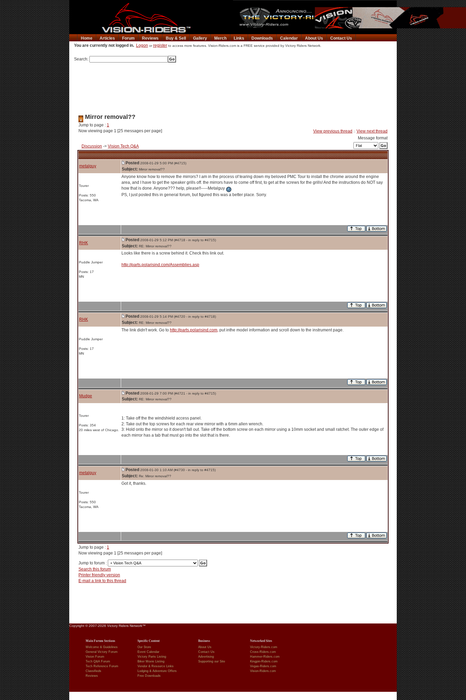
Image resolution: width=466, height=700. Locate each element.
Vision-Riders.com (263, 671)
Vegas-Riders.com (263, 666)
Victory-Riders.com (263, 647)
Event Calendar (148, 652)
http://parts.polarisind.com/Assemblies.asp (160, 264)
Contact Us (341, 38)
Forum (128, 38)
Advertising (206, 656)
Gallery (200, 38)
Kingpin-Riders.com (264, 661)
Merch (220, 38)
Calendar (289, 38)
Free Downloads (149, 675)
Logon (142, 45)
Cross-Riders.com (263, 652)
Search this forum (94, 569)
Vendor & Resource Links (155, 666)
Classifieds (93, 671)
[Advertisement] (233, 85)
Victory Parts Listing (151, 656)
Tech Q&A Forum (98, 661)
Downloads (262, 38)
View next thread (372, 131)
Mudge (85, 396)
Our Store (144, 647)
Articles (107, 38)
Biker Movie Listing (150, 661)
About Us (314, 38)
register (160, 45)
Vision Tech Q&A (123, 146)
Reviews (150, 38)
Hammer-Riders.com (265, 656)
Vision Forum (95, 656)
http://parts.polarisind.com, (194, 330)
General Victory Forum (102, 652)
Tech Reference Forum (102, 666)
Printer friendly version (99, 575)
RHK (83, 243)
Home (86, 38)
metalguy (87, 166)
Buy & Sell (176, 38)
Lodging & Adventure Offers (157, 671)
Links (239, 38)
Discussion (92, 146)
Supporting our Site (211, 661)
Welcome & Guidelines (102, 647)
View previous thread (332, 131)
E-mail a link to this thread (102, 580)
